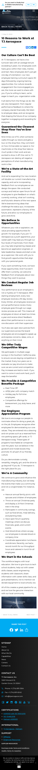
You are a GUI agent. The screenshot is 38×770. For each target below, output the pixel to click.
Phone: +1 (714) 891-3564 (14, 688)
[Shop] (28, 703)
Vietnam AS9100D (10, 719)
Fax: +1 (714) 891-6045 (13, 692)
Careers (4, 663)
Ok (19, 767)
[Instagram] (11, 703)
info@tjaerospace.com (14, 696)
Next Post (31, 615)
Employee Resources (11, 740)
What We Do (6, 653)
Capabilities (6, 656)
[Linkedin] (20, 703)
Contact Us (5, 666)
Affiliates (6, 737)
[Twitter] (7, 703)
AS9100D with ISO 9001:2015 (14, 714)
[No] (36, 763)
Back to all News (11, 26)
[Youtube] (24, 703)
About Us (5, 650)
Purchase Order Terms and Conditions (15, 748)
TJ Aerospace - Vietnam (12, 729)
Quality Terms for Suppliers (11, 751)
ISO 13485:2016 (9, 717)
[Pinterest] (15, 703)
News (3, 659)
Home (3, 647)
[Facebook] (3, 703)
